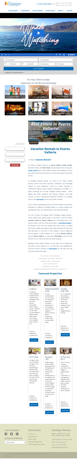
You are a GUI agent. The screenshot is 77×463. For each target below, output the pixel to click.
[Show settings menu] (60, 54)
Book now (34, 340)
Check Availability (38, 68)
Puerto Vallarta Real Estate (36, 444)
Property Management (35, 442)
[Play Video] (2, 54)
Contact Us (69, 10)
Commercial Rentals (37, 10)
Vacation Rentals (13, 10)
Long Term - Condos (38, 97)
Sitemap (44, 454)
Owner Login (32, 439)
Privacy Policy (38, 454)
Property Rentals (25, 10)
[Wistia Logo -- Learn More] (71, 54)
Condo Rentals (15, 97)
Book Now (65, 335)
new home (40, 199)
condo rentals (33, 170)
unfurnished (53, 248)
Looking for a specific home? (14, 72)
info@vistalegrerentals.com (60, 447)
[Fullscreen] (64, 54)
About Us (60, 10)
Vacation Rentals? (43, 159)
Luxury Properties (62, 113)
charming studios (65, 223)
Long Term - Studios (38, 113)
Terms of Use (30, 454)
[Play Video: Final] (38, 33)
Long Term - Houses (62, 97)
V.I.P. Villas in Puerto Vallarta (15, 113)
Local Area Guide (50, 10)
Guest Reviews (32, 436)
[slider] (31, 54)
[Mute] (56, 54)
